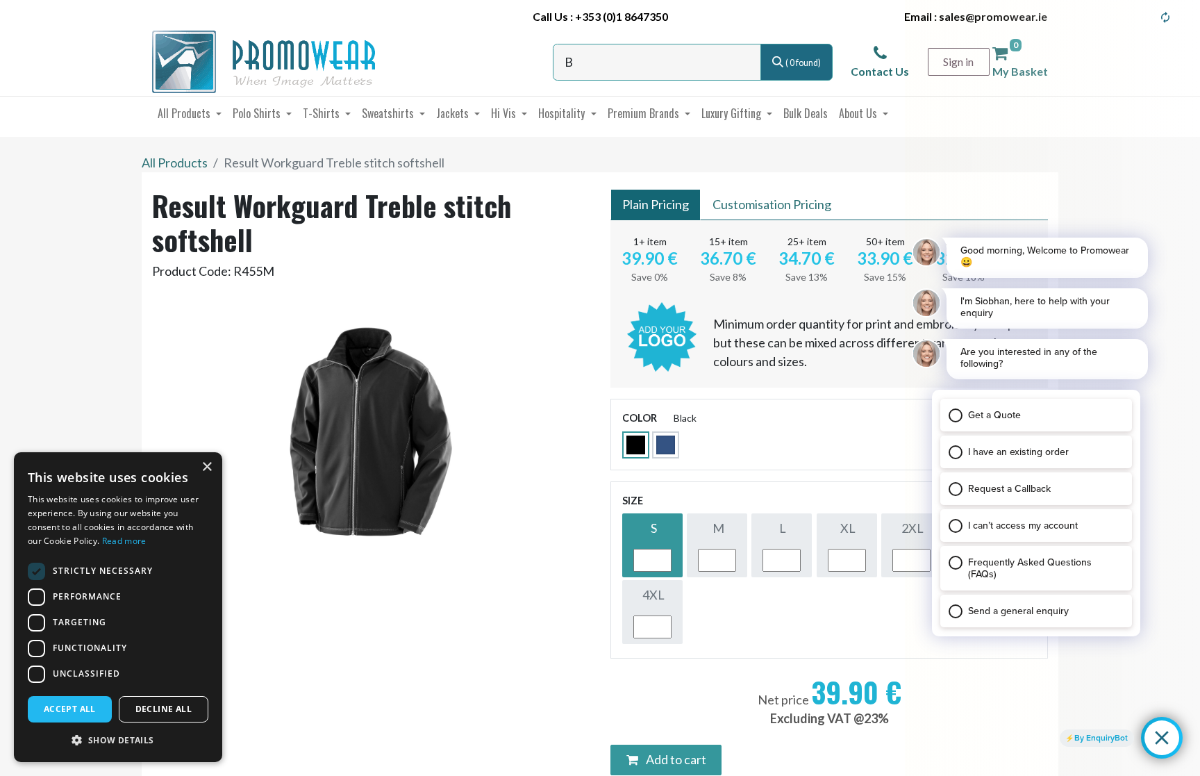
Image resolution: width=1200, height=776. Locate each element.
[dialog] (118, 607)
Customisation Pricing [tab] (771, 204)
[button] (118, 740)
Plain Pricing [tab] (655, 204)
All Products (175, 162)
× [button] (206, 467)
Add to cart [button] (675, 759)
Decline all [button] (163, 709)
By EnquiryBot (1101, 738)
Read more (124, 541)
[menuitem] (189, 113)
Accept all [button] (70, 709)
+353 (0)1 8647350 (621, 16)
